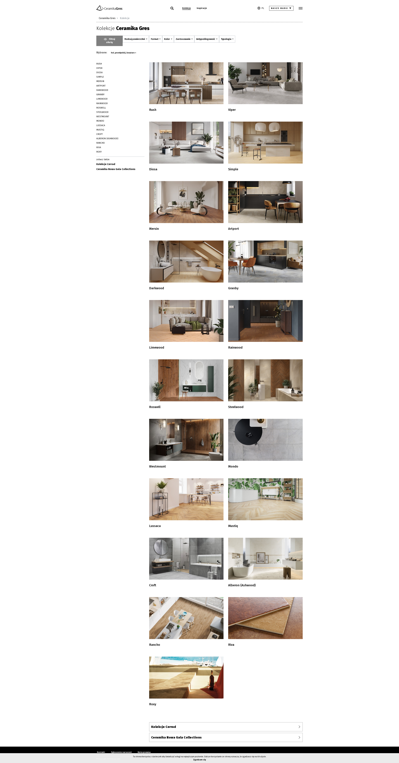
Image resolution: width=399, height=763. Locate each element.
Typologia (226, 39)
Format (155, 39)
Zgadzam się (199, 759)
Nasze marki (281, 8)
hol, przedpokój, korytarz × (123, 53)
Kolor (167, 39)
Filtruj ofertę (110, 41)
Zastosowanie (183, 39)
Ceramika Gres (107, 18)
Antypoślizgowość (206, 39)
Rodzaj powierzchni (135, 39)
